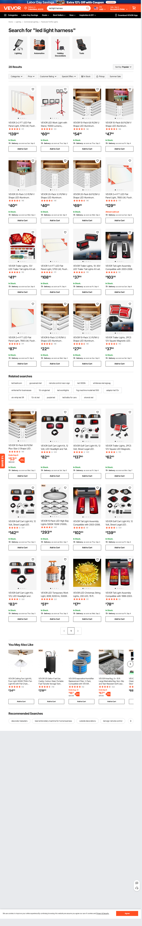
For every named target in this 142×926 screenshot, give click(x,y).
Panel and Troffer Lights (49, 22)
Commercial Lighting (31, 22)
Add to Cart (22, 149)
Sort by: (118, 67)
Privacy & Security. (102, 913)
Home (11, 22)
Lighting (18, 22)
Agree (127, 913)
